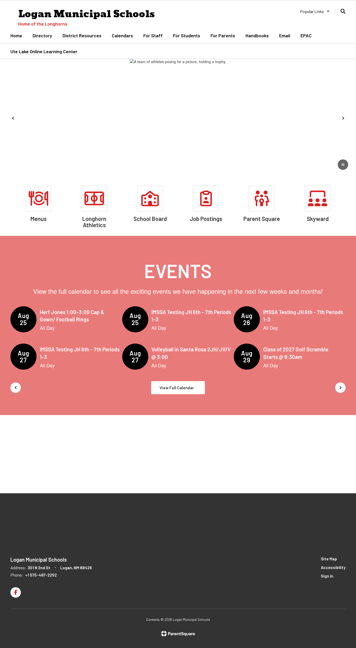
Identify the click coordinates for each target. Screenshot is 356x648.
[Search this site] (343, 11)
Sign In (327, 575)
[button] (315, 11)
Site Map (329, 558)
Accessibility (333, 567)
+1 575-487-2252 (41, 574)
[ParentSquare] (178, 634)
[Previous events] (15, 387)
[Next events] (340, 387)
